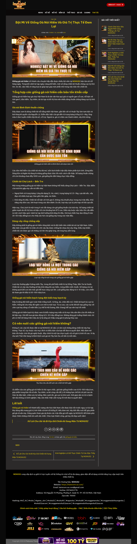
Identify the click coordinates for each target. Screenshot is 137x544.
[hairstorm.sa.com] (23, 5)
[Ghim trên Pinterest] (57, 429)
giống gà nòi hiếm (71, 437)
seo (64, 32)
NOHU (40, 13)
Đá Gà (79, 13)
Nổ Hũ (54, 13)
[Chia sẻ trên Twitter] (50, 429)
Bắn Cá (62, 13)
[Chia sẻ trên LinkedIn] (61, 429)
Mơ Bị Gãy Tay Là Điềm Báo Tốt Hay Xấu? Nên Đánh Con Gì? (116, 43)
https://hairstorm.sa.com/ (72, 485)
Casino (87, 13)
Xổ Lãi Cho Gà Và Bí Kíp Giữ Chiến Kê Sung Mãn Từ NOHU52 (116, 80)
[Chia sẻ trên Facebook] (46, 429)
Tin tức (95, 13)
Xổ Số (47, 13)
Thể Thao (71, 13)
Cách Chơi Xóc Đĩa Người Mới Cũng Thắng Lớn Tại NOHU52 (116, 30)
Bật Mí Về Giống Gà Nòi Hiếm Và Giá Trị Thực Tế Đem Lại (116, 68)
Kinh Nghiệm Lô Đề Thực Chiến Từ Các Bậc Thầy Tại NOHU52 (116, 56)
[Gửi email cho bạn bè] (54, 429)
